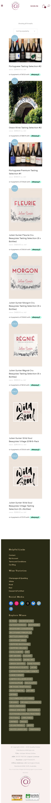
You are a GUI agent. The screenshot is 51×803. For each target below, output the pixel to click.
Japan (33, 667)
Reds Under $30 (17, 706)
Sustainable (33, 710)
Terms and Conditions (17, 561)
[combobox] (25, 31)
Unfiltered (27, 718)
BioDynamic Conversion (21, 629)
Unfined (13, 722)
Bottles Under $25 (18, 636)
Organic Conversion (30, 702)
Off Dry (30, 691)
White (11, 581)
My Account (13, 558)
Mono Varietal (17, 691)
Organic (14, 702)
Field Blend (15, 660)
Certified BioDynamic (20, 644)
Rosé (11, 584)
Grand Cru (29, 660)
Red (10, 588)
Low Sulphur (16, 683)
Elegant (27, 656)
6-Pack (13, 621)
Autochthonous (18, 625)
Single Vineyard (17, 710)
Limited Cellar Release (21, 679)
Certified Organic (18, 648)
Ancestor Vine (26, 621)
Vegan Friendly (17, 725)
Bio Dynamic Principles (20, 633)
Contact (12, 555)
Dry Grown (15, 656)
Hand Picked (33, 664)
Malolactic (30, 683)
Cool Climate (16, 652)
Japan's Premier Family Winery (24, 671)
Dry (27, 652)
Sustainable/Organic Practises (24, 714)
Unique (23, 722)
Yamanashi (34, 729)
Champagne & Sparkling (18, 578)
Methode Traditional (20, 687)
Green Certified (17, 664)
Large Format (16, 675)
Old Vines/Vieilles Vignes (21, 698)
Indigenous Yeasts (19, 667)
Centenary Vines (18, 640)
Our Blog (12, 565)
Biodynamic (34, 625)
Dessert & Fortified (16, 591)
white (30, 725)
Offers (13, 694)
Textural (14, 718)
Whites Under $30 (18, 729)
